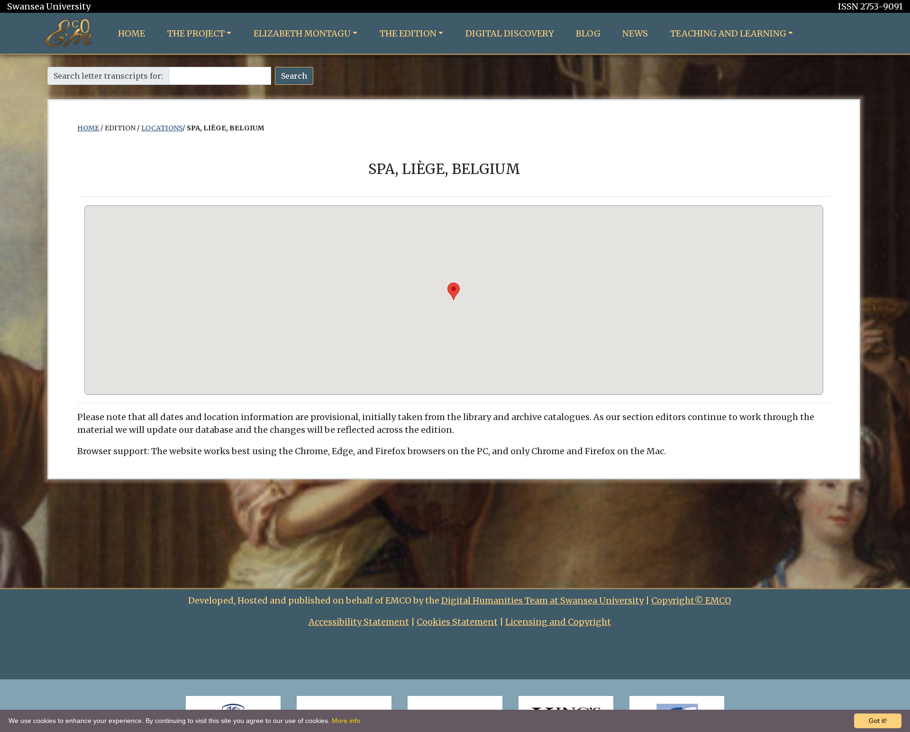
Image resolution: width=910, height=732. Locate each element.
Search (294, 76)
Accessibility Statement (359, 621)
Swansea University (49, 6)
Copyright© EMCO (691, 600)
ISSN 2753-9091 (870, 6)
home (88, 128)
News (635, 33)
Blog (588, 33)
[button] (453, 291)
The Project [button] (196, 33)
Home (131, 33)
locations (161, 128)
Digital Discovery (509, 33)
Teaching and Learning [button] (728, 33)
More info (346, 720)
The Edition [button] (408, 33)
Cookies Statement (457, 621)
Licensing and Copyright (558, 621)
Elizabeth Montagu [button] (302, 33)
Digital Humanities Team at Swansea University (542, 600)
